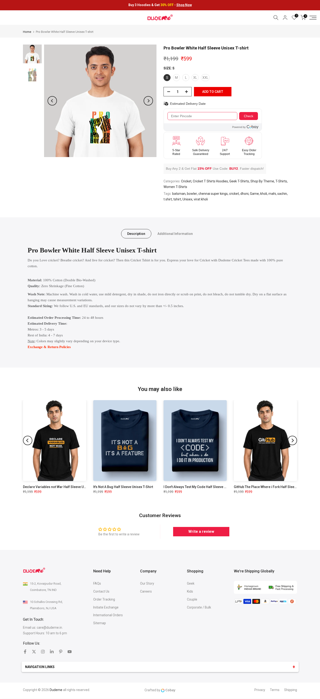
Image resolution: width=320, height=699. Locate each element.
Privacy (259, 690)
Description (136, 234)
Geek (190, 583)
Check (248, 116)
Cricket (186, 181)
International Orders (108, 615)
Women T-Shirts (175, 187)
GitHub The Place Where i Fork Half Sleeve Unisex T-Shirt (277, 487)
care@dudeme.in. (50, 627)
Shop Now (184, 5)
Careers (146, 591)
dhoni (244, 193)
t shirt (168, 199)
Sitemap (99, 623)
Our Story (147, 583)
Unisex (187, 199)
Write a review (201, 531)
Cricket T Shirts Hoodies (210, 181)
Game (254, 193)
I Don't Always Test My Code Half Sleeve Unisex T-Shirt (204, 487)
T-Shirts (281, 181)
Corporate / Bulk (199, 607)
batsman (179, 193)
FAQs (97, 583)
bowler (192, 193)
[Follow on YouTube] (69, 651)
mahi (272, 193)
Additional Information (175, 234)
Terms (274, 690)
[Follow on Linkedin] (52, 651)
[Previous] (52, 100)
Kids (190, 591)
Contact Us (101, 591)
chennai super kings (213, 193)
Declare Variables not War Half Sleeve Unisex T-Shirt (63, 487)
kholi (263, 193)
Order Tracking (104, 599)
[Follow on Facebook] (25, 651)
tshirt (177, 199)
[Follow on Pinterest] (61, 651)
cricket (234, 193)
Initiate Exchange (106, 607)
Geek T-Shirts (239, 181)
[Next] (148, 100)
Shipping (290, 690)
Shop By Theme (262, 181)
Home (27, 31)
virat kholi (201, 199)
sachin (282, 193)
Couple (192, 599)
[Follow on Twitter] (34, 651)
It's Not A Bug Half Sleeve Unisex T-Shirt (123, 487)
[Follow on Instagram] (43, 651)
